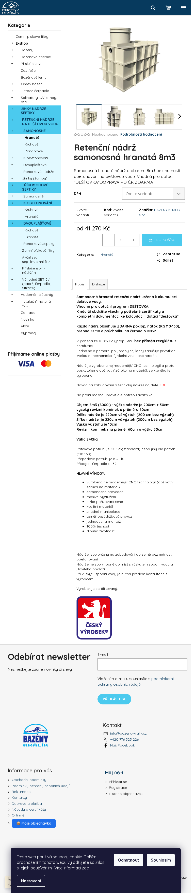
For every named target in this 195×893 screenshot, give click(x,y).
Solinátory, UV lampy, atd (39, 99)
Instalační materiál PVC (36, 303)
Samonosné (34, 131)
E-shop (22, 43)
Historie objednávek (125, 793)
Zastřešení (29, 70)
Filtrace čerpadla (35, 90)
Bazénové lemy (33, 77)
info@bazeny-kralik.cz (128, 733)
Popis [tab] (80, 284)
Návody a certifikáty (29, 809)
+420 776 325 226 (124, 739)
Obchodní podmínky (29, 779)
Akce (25, 326)
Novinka (27, 319)
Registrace (118, 787)
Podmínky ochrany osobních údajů (41, 785)
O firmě (18, 815)
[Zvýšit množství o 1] (133, 240)
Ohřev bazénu (32, 84)
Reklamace (21, 791)
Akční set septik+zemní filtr (36, 259)
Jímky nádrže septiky (33, 110)
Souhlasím (161, 860)
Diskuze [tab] (98, 284)
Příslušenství (31, 63)
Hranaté (32, 137)
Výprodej (28, 333)
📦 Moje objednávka (33, 823)
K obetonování (35, 158)
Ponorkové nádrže (38, 171)
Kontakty (19, 797)
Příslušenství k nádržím (33, 270)
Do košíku (165, 240)
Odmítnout (128, 860)
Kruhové (31, 144)
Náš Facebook (122, 745)
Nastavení (31, 880)
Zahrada (28, 312)
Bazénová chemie (36, 56)
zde (85, 867)
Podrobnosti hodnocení (141, 134)
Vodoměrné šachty (37, 294)
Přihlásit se (114, 699)
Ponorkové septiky (38, 243)
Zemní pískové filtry (32, 36)
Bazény (27, 50)
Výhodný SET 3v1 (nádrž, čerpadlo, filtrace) (36, 283)
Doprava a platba (27, 803)
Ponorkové (34, 151)
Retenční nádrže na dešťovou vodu (40, 121)
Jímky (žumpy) (34, 178)
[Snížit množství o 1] (109, 240)
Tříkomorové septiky (35, 187)
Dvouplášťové (34, 164)
